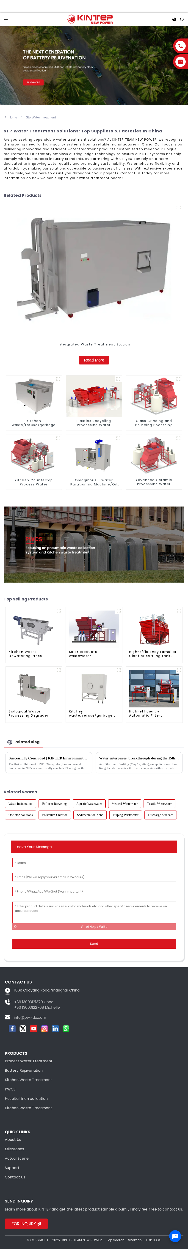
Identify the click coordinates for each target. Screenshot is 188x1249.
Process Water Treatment (29, 1061)
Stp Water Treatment (41, 117)
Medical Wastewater (125, 803)
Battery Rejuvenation (24, 1070)
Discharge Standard (160, 815)
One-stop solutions (20, 815)
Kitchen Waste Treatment (28, 1079)
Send (94, 943)
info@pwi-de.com (30, 1017)
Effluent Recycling (54, 803)
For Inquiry (24, 1224)
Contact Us (15, 1177)
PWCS (10, 1089)
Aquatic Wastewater (89, 803)
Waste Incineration (20, 803)
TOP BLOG (153, 1240)
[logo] (90, 19)
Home (12, 117)
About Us (13, 1139)
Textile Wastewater (159, 803)
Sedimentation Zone (90, 815)
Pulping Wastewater (125, 815)
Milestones (14, 1149)
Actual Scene (17, 1158)
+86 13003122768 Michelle (37, 1007)
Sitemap (135, 1240)
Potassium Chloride (54, 815)
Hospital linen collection (26, 1098)
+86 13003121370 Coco (33, 1002)
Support (12, 1167)
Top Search (115, 1240)
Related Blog (27, 742)
